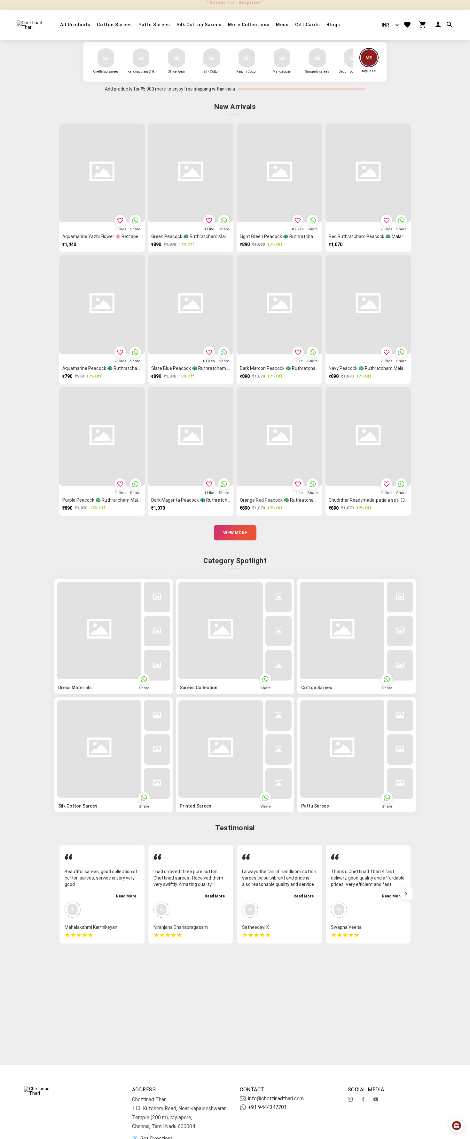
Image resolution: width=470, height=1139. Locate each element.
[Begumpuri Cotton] (352, 58)
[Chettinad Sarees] (105, 58)
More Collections (249, 24)
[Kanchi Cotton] (246, 58)
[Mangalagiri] (282, 58)
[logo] (30, 24)
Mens (282, 24)
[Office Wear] (176, 58)
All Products (75, 24)
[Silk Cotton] (211, 58)
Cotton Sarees (114, 24)
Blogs (333, 24)
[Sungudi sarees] (317, 58)
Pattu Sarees (154, 24)
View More (235, 532)
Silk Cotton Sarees (199, 24)
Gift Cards (307, 24)
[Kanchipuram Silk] (141, 58)
